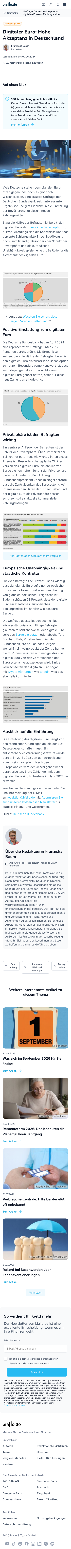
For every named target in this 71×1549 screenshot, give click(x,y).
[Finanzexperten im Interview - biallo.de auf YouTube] (7, 1544)
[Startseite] (10, 4)
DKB (5, 1487)
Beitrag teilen (62, 966)
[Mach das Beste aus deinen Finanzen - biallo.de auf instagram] (33, 1544)
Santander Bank (47, 1481)
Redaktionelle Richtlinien (52, 1446)
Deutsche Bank (12, 1493)
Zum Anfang (13, 966)
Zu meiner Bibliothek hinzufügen (24, 62)
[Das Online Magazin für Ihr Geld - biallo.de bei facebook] (27, 1544)
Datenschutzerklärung (14, 1405)
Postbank (43, 1487)
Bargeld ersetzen (27, 634)
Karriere (8, 1464)
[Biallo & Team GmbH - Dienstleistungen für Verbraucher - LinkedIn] (39, 1544)
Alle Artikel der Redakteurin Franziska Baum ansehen (33, 864)
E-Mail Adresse (12, 1340)
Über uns (42, 1452)
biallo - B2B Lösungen (51, 1458)
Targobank (44, 1493)
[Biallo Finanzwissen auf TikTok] (14, 1544)
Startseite (12, 12)
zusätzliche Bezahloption (44, 227)
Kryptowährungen (20, 671)
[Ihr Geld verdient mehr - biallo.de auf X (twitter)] (46, 1544)
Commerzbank (12, 1499)
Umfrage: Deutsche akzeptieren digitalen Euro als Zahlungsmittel (41, 13)
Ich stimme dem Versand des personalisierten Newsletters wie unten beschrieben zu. (33, 1361)
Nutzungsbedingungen (51, 1518)
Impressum (10, 1518)
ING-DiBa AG (11, 1481)
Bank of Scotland (47, 1499)
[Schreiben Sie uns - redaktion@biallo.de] (52, 1544)
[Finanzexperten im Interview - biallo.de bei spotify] (20, 1544)
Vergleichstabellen (14, 1458)
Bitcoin (45, 671)
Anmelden (37, 1372)
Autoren (8, 1446)
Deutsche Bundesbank (28, 814)
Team (6, 1452)
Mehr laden (35, 1292)
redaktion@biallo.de (21, 797)
